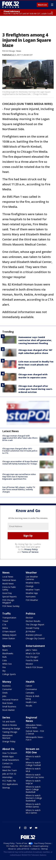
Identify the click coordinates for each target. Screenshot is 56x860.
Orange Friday (8, 741)
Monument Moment (7, 736)
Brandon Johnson (34, 635)
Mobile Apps (8, 756)
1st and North (8, 721)
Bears (5, 650)
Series (6, 717)
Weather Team (33, 589)
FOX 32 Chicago (8, 51)
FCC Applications (10, 784)
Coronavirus (31, 689)
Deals (5, 692)
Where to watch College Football (33, 763)
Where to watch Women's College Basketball (34, 798)
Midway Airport (9, 635)
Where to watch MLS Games (33, 811)
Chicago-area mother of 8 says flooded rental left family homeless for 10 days (20, 462)
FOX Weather (32, 600)
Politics (30, 613)
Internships (7, 777)
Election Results (33, 621)
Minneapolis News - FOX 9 (35, 738)
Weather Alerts (32, 582)
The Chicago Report (35, 624)
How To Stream (9, 753)
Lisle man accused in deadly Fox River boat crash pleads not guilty (35, 364)
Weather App (32, 593)
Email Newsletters (10, 760)
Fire (4, 667)
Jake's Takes (31, 650)
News (19, 51)
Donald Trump (32, 628)
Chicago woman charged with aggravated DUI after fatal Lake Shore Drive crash (19, 437)
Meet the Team (9, 770)
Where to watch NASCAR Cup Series (35, 776)
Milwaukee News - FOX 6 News (34, 726)
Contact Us (7, 763)
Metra (5, 628)
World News (8, 583)
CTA (4, 624)
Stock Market (8, 710)
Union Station (8, 638)
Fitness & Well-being (33, 697)
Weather (31, 572)
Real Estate (7, 703)
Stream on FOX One (32, 750)
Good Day (7, 593)
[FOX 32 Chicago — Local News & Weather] (10, 4)
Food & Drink (32, 660)
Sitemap (6, 787)
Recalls (29, 705)
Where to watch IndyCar (33, 782)
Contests (6, 766)
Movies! (29, 663)
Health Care (31, 702)
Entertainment (35, 646)
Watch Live (42, 5)
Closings (29, 586)
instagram (25, 828)
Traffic (6, 613)
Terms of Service (30, 552)
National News (9, 580)
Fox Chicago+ (32, 656)
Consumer (7, 689)
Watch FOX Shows (34, 667)
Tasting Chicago (9, 732)
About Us (8, 749)
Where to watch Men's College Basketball (33, 789)
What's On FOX (33, 653)
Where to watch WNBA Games (33, 805)
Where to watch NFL (33, 757)
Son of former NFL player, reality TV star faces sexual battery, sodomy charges (18, 489)
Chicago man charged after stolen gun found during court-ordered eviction (35, 389)
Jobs (4, 696)
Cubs (4, 660)
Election (29, 617)
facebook (20, 828)
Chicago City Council (35, 638)
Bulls (4, 656)
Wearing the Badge (11, 728)
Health (30, 681)
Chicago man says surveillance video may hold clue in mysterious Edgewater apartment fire (19, 476)
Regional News (31, 719)
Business (6, 685)
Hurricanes (31, 596)
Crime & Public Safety (9, 588)
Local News (7, 576)
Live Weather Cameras (32, 578)
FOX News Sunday (10, 606)
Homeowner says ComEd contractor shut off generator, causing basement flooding (35, 340)
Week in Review (9, 725)
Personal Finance (10, 699)
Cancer (29, 685)
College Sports (9, 674)
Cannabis (30, 692)
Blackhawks (7, 653)
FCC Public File (9, 780)
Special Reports (9, 596)
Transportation (9, 617)
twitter (30, 828)
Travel (5, 621)
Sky (3, 670)
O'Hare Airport (9, 631)
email (36, 828)
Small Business (9, 706)
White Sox (7, 663)
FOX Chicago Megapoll (8, 601)
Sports (6, 646)
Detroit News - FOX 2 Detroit (35, 732)
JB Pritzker (30, 631)
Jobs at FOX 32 (9, 773)
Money (6, 681)
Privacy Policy (31, 549)
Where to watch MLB (33, 770)
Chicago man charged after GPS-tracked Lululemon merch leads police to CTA (19, 450)
